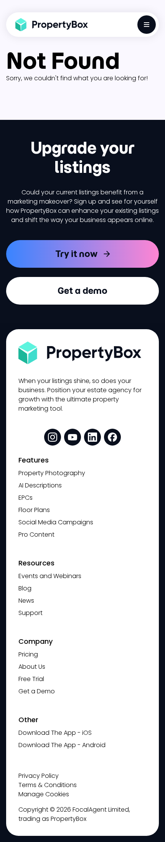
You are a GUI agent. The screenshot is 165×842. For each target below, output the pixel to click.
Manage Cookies (43, 794)
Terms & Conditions (47, 785)
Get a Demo (36, 691)
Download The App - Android (62, 745)
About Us (31, 666)
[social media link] (52, 437)
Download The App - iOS (55, 732)
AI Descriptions (40, 485)
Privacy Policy (38, 775)
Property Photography (51, 473)
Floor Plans (34, 510)
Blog (24, 588)
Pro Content (36, 534)
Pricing (28, 654)
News (26, 600)
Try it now (76, 253)
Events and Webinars (49, 576)
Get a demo (82, 290)
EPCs (25, 497)
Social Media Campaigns (55, 522)
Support (30, 612)
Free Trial (31, 679)
